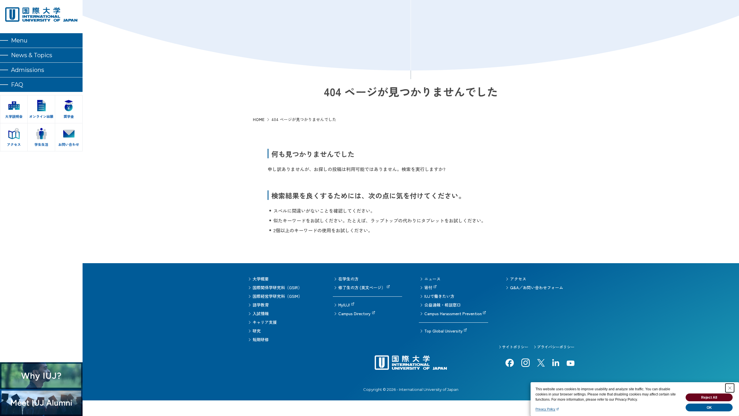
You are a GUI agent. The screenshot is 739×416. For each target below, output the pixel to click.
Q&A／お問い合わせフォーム (536, 287)
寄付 (428, 287)
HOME (258, 119)
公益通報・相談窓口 (442, 305)
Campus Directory (354, 313)
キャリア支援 (265, 322)
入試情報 (261, 313)
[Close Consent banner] (729, 388)
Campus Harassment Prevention (453, 313)
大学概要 (261, 279)
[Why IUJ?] (41, 375)
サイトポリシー (515, 347)
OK (709, 408)
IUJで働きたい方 (439, 296)
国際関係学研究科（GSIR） (277, 287)
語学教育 (261, 305)
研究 (257, 331)
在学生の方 (348, 279)
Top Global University (443, 331)
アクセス (518, 279)
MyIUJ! (344, 305)
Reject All (709, 397)
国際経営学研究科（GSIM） (277, 296)
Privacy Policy (545, 409)
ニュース (432, 279)
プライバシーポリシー (555, 347)
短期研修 (261, 339)
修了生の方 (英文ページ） (361, 287)
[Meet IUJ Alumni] (41, 402)
